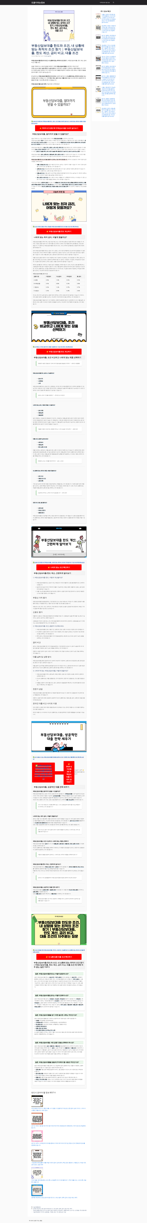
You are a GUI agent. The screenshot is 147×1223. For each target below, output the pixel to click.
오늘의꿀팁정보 (37, 1207)
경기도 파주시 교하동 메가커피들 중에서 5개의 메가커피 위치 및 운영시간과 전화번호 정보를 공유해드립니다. (58, 1144)
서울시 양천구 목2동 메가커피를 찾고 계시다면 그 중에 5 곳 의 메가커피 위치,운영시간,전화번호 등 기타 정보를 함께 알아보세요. (109, 18)
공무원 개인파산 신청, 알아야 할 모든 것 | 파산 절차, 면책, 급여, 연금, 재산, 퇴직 (52, 1208)
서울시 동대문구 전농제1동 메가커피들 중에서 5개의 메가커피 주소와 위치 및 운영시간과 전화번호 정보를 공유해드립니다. (109, 91)
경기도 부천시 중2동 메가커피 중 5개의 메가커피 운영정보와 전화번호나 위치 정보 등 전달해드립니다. (58, 1127)
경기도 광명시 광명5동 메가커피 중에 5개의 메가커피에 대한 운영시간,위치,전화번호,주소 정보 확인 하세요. (109, 102)
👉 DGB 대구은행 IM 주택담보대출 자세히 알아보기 (58, 128)
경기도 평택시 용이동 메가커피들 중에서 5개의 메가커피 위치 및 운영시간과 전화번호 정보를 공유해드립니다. (109, 69)
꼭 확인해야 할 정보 (105, 2)
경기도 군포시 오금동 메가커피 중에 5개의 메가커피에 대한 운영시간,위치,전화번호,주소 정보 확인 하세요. (109, 60)
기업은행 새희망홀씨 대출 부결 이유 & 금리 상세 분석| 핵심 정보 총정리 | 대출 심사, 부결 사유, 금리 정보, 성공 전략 (58, 1163)
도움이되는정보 (38, 2)
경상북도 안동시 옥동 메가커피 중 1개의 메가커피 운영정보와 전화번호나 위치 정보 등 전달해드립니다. (109, 29)
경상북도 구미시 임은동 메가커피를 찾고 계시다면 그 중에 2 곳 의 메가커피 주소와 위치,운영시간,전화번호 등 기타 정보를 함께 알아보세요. (109, 49)
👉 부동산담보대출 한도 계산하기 (59, 231)
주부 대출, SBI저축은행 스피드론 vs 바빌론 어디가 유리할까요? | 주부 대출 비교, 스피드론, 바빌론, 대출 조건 (58, 1181)
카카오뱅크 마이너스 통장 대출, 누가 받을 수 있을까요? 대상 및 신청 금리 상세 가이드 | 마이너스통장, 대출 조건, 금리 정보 (58, 1109)
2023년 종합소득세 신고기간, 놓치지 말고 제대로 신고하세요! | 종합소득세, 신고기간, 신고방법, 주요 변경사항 (59, 1210)
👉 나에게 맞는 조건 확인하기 (59, 567)
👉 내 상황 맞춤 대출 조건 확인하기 (59, 957)
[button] (113, 2)
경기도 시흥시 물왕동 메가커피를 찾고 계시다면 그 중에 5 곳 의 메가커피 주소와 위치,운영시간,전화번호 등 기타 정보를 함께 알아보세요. (109, 80)
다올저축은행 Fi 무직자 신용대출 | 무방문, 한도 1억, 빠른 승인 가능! (49, 1212)
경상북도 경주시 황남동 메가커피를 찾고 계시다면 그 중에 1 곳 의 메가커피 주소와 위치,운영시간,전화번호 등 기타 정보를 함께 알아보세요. (109, 112)
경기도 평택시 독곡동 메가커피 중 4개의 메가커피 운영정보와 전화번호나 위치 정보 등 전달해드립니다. (109, 39)
